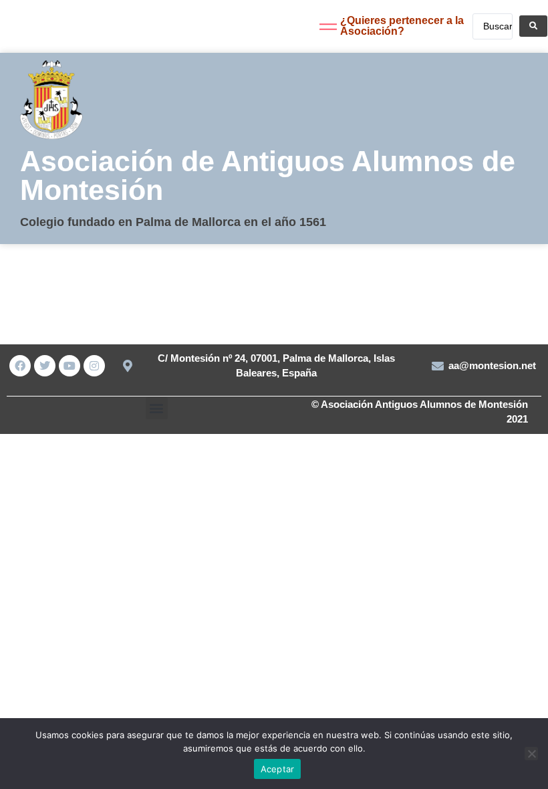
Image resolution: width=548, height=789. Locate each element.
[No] (531, 753)
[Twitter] (44, 365)
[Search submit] (533, 26)
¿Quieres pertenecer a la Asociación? (402, 26)
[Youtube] (69, 365)
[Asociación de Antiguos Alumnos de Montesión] (33, 30)
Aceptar (278, 769)
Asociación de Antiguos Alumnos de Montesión (267, 175)
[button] (157, 408)
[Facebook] (20, 365)
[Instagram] (94, 365)
